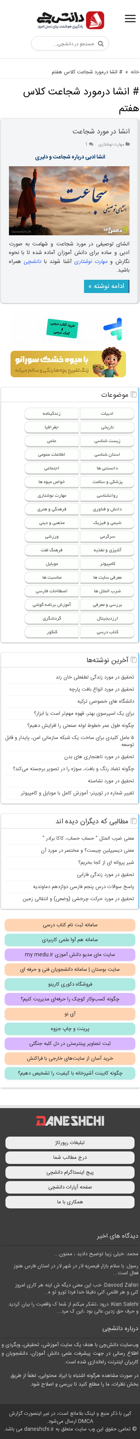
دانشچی (32, 261)
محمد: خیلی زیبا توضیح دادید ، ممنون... (96, 1254)
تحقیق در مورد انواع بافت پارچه (101, 689)
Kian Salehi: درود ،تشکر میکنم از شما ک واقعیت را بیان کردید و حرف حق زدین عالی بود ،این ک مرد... (73, 1308)
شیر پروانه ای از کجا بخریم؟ (106, 862)
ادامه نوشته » (106, 286)
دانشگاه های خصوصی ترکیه (105, 701)
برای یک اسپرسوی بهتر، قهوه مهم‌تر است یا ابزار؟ (84, 713)
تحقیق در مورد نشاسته (111, 781)
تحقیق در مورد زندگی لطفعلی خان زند (95, 677)
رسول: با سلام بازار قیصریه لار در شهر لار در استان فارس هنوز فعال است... (76, 1269)
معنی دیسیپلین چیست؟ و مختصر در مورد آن (87, 850)
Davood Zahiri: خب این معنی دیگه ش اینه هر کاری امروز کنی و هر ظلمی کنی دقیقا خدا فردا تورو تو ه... (76, 1289)
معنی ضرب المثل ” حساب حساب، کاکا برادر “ (88, 838)
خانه (135, 72)
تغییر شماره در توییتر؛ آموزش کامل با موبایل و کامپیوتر (77, 793)
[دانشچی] (70, 22)
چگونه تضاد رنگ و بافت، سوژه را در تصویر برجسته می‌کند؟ (73, 769)
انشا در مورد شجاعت (101, 132)
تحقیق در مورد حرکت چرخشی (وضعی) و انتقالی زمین (78, 899)
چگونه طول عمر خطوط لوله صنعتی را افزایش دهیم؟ (80, 725)
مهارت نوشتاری (111, 144)
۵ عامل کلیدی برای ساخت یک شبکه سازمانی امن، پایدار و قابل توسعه (69, 741)
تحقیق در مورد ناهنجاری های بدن (99, 757)
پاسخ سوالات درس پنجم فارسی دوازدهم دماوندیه (83, 887)
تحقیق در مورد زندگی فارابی (105, 875)
